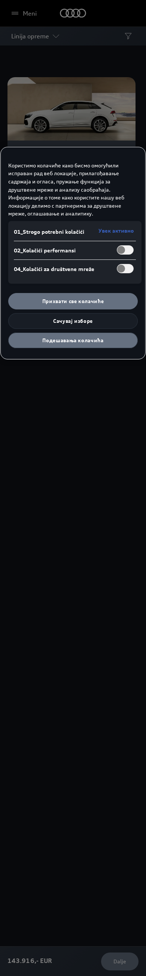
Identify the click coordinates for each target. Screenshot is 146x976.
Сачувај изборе (73, 321)
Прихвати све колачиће (73, 301)
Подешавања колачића (72, 340)
